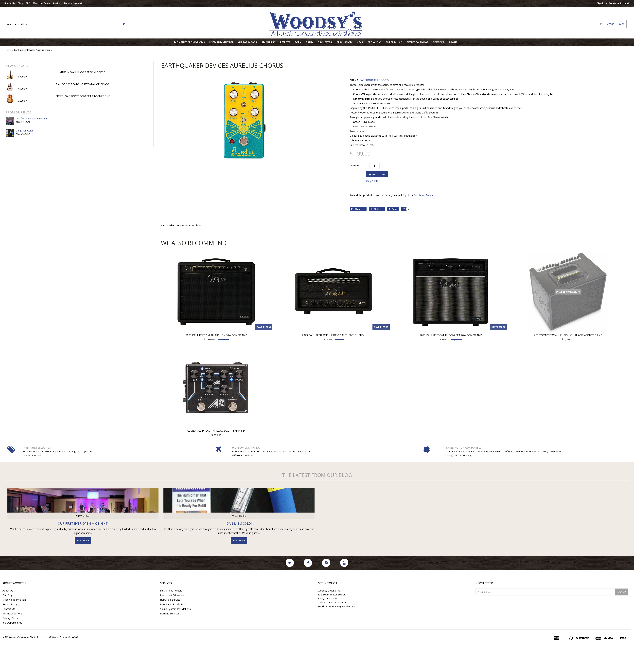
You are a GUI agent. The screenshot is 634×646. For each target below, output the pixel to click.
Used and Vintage (221, 42)
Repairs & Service (170, 599)
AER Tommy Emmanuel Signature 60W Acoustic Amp (568, 335)
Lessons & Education (172, 595)
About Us (10, 3)
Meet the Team (41, 3)
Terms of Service (12, 613)
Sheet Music (394, 42)
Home (8, 49)
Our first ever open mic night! (32, 118)
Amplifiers (269, 42)
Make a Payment (73, 3)
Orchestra (324, 42)
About (453, 42)
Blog (20, 3)
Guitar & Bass (247, 42)
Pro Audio (374, 42)
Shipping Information (14, 599)
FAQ (28, 3)
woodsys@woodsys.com (343, 606)
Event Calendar (417, 42)
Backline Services (169, 613)
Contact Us (8, 608)
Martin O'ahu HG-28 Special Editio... (83, 72)
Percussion (344, 42)
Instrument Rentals (171, 590)
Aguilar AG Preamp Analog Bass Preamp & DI (216, 430)
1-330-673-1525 (336, 602)
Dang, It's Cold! (24, 130)
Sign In (600, 3)
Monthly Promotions (189, 42)
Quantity (354, 165)
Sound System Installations (175, 608)
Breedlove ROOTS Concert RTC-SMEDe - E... (83, 96)
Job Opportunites (12, 622)
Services (57, 3)
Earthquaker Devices (374, 80)
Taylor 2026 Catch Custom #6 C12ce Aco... (83, 84)
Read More (83, 540)
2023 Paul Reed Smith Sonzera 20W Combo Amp (451, 335)
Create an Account (619, 3)
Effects (285, 42)
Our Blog (7, 595)
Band (309, 42)
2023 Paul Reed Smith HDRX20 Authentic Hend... (333, 335)
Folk (298, 42)
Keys (360, 42)
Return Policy (10, 604)
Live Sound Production (172, 604)
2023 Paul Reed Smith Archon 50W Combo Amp (216, 335)
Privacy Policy (10, 618)
